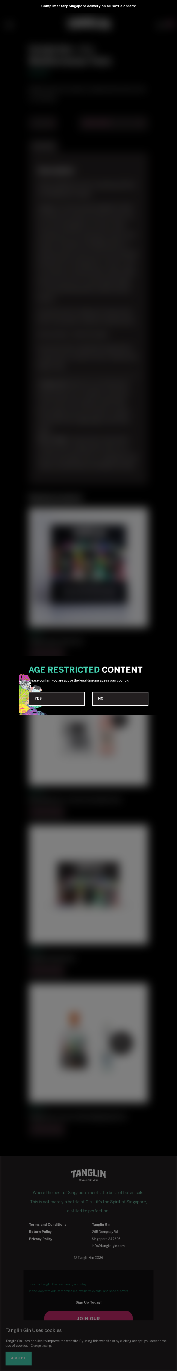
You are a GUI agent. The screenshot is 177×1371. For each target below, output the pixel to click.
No (101, 698)
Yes (38, 698)
